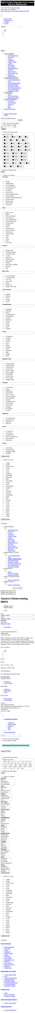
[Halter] (5, 844)
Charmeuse (9, 336)
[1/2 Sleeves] (6, 858)
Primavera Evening (13, 575)
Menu (2, 50)
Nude (7, 505)
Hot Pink (8, 491)
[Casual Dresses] (8, 783)
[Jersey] (4, 831)
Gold (7, 507)
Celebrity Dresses (11, 252)
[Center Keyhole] (6, 798)
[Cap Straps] (5, 866)
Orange (8, 500)
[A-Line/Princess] (5, 850)
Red (7, 498)
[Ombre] (3, 816)
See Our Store (8, 683)
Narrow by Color (8, 460)
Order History (8, 700)
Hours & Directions (9, 732)
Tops (7, 239)
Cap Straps (9, 448)
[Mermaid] (5, 854)
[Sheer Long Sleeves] (6, 863)
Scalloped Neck (10, 401)
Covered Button (10, 276)
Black (8, 511)
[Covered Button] (5, 803)
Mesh (7, 345)
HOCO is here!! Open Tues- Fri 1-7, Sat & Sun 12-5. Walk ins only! (17, 3)
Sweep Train (9, 376)
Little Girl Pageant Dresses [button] (11, 576)
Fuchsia (8, 493)
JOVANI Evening (13, 573)
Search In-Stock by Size (10, 132)
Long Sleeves (10, 435)
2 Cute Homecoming (14, 555)
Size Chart (4, 622)
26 (28, 147)
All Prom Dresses (13, 530)
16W (7, 153)
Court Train (9, 369)
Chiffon (8, 338)
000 (7, 137)
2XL (20, 166)
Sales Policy (7, 691)
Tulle (7, 356)
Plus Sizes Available (12, 264)
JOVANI (10, 544)
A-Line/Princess (10, 418)
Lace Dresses (10, 218)
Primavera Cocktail (13, 567)
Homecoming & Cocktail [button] (11, 552)
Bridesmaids (9, 183)
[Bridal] (8, 779)
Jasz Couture (11, 541)
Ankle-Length (10, 363)
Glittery (8, 294)
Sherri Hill (11, 531)
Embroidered (9, 316)
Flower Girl (9, 192)
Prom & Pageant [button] (9, 526)
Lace (7, 323)
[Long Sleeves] (6, 861)
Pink (7, 489)
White (8, 516)
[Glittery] (3, 811)
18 (28, 143)
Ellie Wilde (11, 539)
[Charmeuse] (4, 827)
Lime (7, 470)
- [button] (5, 528)
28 (7, 150)
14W (28, 150)
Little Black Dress (11, 219)
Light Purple (9, 486)
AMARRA (11, 534)
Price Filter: (7, 125)
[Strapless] (5, 871)
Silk (7, 352)
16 (21, 143)
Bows (7, 312)
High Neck (9, 391)
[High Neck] (5, 846)
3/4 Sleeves (9, 433)
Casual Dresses (10, 185)
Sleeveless (9, 440)
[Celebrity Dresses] (6, 797)
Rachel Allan (11, 550)
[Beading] (5, 820)
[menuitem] (19, 19)
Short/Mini (9, 374)
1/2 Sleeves (9, 431)
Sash (7, 327)
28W (7, 160)
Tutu (7, 241)
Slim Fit (8, 423)
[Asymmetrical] (4, 836)
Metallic (8, 296)
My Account (7, 18)
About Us (7, 689)
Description (7, 627)
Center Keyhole (10, 254)
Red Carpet (9, 203)
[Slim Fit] (5, 855)
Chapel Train (9, 367)
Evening (8, 190)
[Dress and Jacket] (5, 790)
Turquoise (9, 473)
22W (7, 156)
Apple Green (10, 466)
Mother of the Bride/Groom (14, 197)
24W (16, 156)
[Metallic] (3, 813)
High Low (9, 257)
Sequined (8, 350)
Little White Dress (11, 221)
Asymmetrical (10, 365)
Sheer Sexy (9, 232)
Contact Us (7, 681)
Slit (7, 268)
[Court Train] (4, 839)
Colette (10, 538)
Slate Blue (9, 477)
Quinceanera (9, 201)
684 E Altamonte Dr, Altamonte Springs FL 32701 (15, 11)
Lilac (7, 484)
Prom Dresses (10, 199)
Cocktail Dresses (11, 187)
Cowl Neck (9, 387)
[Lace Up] (5, 806)
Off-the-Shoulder (11, 396)
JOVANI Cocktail (13, 562)
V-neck (8, 410)
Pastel (7, 301)
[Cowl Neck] (5, 843)
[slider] (30, 745)
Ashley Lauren (12, 536)
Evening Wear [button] (8, 568)
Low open (9, 281)
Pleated (8, 263)
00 (14, 137)
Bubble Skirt (9, 250)
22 (14, 147)
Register (6, 22)
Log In (6, 23)
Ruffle (8, 325)
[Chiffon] (4, 828)
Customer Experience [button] (11, 719)
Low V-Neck (10, 394)
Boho (7, 214)
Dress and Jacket (11, 216)
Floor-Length (10, 370)
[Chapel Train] (4, 838)
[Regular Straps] (5, 868)
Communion (9, 189)
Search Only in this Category (11, 123)
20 (7, 147)
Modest (8, 225)
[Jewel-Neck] (5, 847)
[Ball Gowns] (5, 787)
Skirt (7, 235)
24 (21, 147)
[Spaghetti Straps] (5, 869)
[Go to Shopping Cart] (1, 14)
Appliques (9, 309)
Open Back (9, 261)
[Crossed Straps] (5, 805)
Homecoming (10, 196)
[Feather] (4, 830)
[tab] (19, 539)
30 (14, 150)
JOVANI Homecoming (14, 563)
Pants (7, 226)
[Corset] (6, 800)
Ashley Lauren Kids (13, 580)
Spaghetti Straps (10, 451)
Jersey (8, 341)
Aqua (7, 472)
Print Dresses (10, 228)
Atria (9, 557)
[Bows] (5, 822)
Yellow (8, 463)
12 (7, 143)
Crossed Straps (10, 277)
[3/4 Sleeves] (6, 860)
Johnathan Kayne (13, 542)
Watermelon (9, 495)
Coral (7, 502)
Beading (8, 311)
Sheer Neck (9, 405)
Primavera (11, 549)
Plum (7, 496)
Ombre (8, 299)
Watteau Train (10, 379)
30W (16, 160)
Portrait (8, 400)
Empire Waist (10, 420)
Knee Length (10, 372)
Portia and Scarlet (13, 547)
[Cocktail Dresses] (8, 784)
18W (16, 153)
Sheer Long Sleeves (11, 436)
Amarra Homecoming (14, 559)
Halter (8, 389)
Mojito (8, 465)
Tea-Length (9, 378)
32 (21, 150)
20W (24, 153)
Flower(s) (9, 320)
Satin (7, 349)
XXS (7, 163)
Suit (7, 237)
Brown (8, 509)
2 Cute (10, 533)
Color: (2, 617)
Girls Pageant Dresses (12, 194)
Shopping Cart (8, 20)
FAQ (5, 692)
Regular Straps (10, 449)
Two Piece (9, 242)
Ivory (7, 504)
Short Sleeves (10, 438)
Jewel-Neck (9, 392)
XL (13, 166)
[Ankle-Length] (4, 835)
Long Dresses (10, 223)
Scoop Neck (9, 403)
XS (15, 163)
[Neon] (3, 814)
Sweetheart (9, 408)
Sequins (8, 328)
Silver (8, 514)
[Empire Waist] (5, 852)
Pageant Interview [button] (9, 581)
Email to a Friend (5, 623)
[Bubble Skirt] (6, 795)
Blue (7, 479)
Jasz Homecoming (13, 560)
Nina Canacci (12, 546)
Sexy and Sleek (10, 230)
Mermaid (8, 421)
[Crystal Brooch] (5, 823)
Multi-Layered (10, 259)
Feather (8, 318)
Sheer (7, 283)
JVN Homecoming (13, 565)
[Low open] (5, 808)
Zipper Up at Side (11, 286)
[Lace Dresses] (5, 792)
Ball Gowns (9, 212)
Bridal (8, 181)
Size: (2, 613)
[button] (9, 54)
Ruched (8, 266)
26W (24, 156)
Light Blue (9, 475)
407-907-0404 (15, 8)
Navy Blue (9, 481)
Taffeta (8, 354)
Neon (7, 298)
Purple (8, 482)
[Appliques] (5, 819)
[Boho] (5, 789)
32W (24, 160)
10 (25, 140)
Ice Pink (8, 488)
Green (8, 468)
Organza (8, 347)
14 (14, 143)
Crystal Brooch (10, 314)
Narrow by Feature (9, 175)
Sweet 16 (8, 204)
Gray (7, 512)
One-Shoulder (10, 398)
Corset (8, 255)
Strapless (8, 407)
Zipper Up (9, 285)
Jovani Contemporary (14, 585)
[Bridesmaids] (8, 781)
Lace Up (8, 279)
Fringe (8, 321)
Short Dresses (10, 233)
